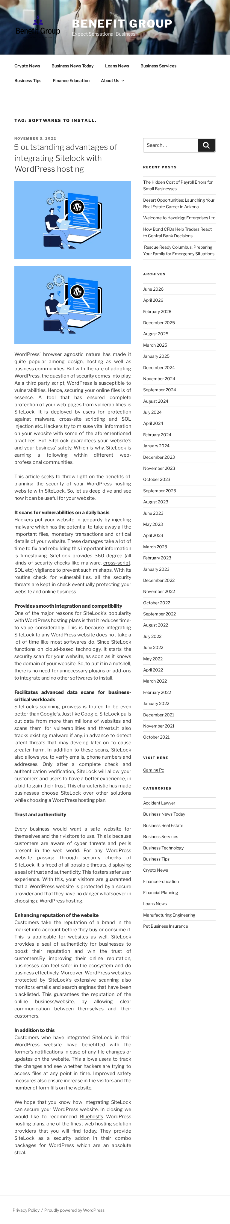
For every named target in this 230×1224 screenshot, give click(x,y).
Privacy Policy (26, 1210)
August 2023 (155, 501)
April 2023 (153, 535)
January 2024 (156, 445)
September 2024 (159, 389)
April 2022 (153, 669)
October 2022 (156, 602)
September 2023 (159, 490)
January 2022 (156, 703)
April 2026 (153, 300)
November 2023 (159, 468)
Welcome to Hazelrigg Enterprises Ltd (179, 217)
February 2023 (157, 557)
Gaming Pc (153, 769)
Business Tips (27, 80)
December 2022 (159, 580)
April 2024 (153, 423)
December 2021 (158, 714)
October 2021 (156, 736)
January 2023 (156, 569)
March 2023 (155, 546)
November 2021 (159, 725)
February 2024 (157, 434)
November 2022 (159, 591)
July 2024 (152, 412)
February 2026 (157, 311)
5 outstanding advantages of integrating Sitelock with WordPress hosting (65, 157)
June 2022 (153, 647)
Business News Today (73, 65)
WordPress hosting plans (53, 620)
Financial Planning (160, 892)
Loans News (117, 65)
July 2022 (152, 636)
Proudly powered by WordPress (74, 1210)
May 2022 (153, 658)
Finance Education (71, 80)
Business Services (158, 65)
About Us (110, 80)
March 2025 (155, 345)
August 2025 (155, 333)
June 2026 (153, 289)
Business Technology (163, 847)
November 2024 (159, 378)
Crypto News (27, 65)
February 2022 (157, 692)
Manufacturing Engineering (169, 914)
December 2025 (159, 322)
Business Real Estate (163, 825)
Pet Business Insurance (165, 926)
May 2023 (153, 524)
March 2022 (155, 680)
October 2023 (156, 479)
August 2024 (155, 401)
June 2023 (153, 513)
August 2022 (155, 624)
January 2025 (156, 356)
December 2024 (159, 367)
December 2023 (159, 457)
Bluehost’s (91, 1116)
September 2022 (159, 613)
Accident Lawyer (159, 802)
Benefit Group (122, 23)
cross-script (116, 563)
